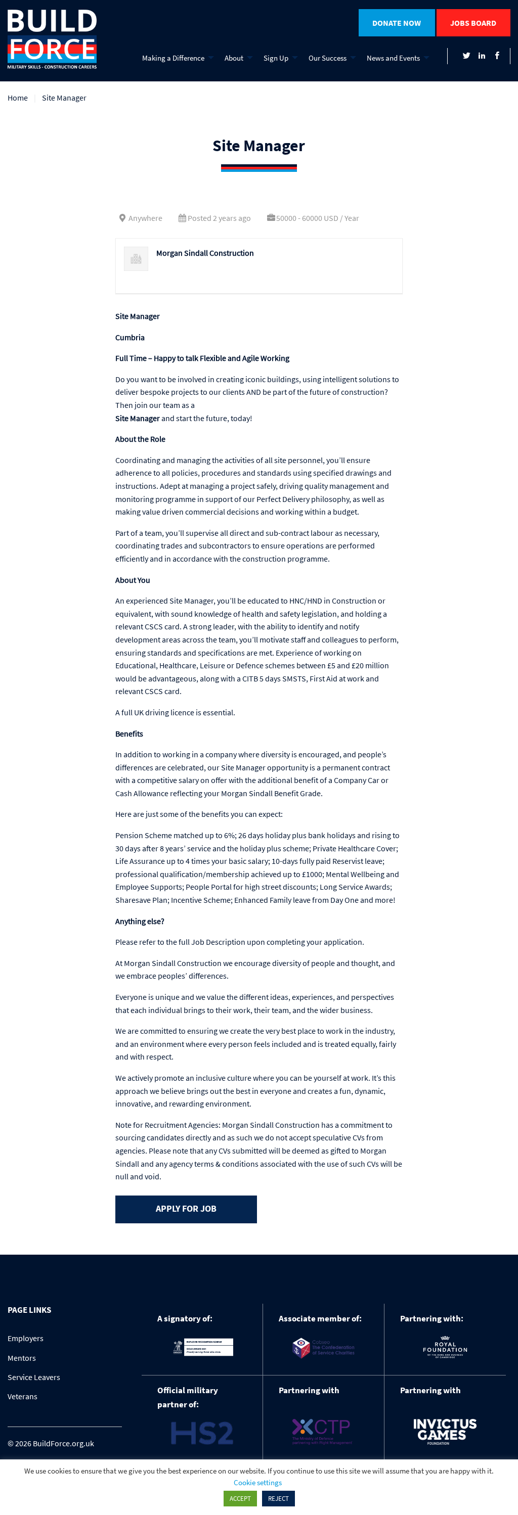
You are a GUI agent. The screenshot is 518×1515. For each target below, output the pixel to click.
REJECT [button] (278, 1498)
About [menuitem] (234, 58)
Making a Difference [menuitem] (173, 58)
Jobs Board (473, 23)
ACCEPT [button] (240, 1498)
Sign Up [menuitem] (276, 58)
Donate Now (396, 23)
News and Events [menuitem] (393, 58)
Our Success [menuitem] (328, 58)
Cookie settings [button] (258, 1482)
